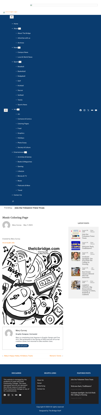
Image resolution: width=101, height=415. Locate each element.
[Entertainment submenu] (25, 152)
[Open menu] (6, 110)
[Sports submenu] (20, 62)
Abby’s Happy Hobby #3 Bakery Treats (18, 356)
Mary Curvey (21, 330)
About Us (40, 380)
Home (16, 24)
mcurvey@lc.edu (8, 243)
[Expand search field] (13, 202)
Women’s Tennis (55, 356)
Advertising (41, 386)
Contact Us (41, 389)
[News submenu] (19, 48)
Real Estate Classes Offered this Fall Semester (88, 275)
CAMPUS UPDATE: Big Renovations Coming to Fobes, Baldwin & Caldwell (89, 289)
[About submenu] (19, 29)
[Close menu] (12, 17)
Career (39, 383)
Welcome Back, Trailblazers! (88, 247)
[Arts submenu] (18, 109)
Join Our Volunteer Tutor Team (29, 208)
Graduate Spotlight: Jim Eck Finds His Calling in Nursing (87, 260)
